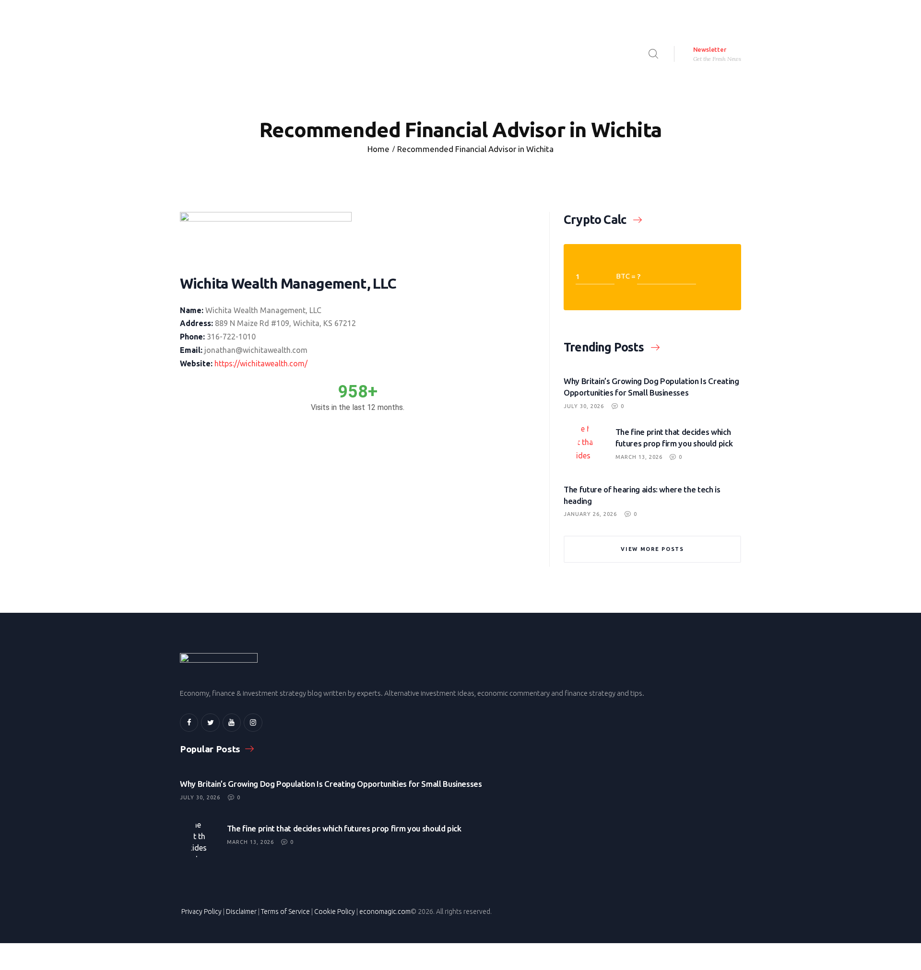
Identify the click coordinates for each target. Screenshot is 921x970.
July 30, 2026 (584, 406)
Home (378, 148)
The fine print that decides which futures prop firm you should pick (674, 437)
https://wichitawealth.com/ (260, 363)
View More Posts (652, 549)
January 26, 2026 (590, 514)
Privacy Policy (201, 911)
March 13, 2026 (638, 457)
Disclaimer (241, 911)
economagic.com (385, 911)
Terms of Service (285, 911)
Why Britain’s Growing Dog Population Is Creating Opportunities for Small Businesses (651, 386)
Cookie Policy (334, 911)
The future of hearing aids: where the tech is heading (642, 495)
